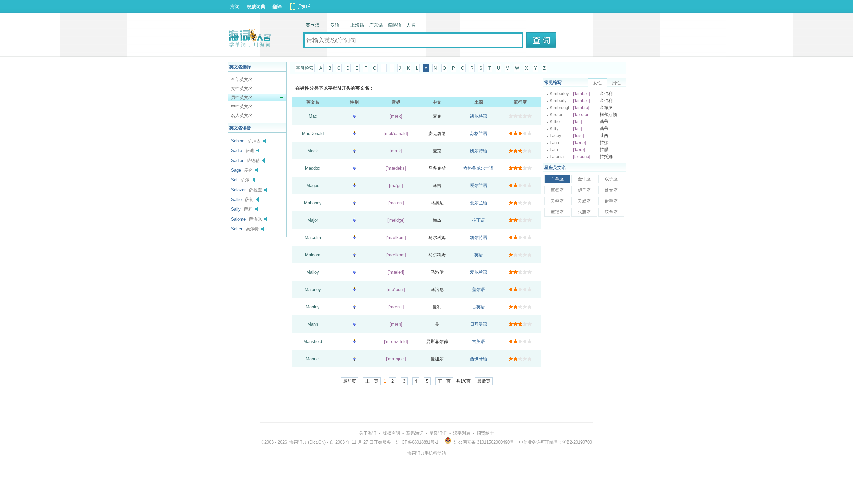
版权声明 (391, 433)
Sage (236, 170)
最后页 (483, 381)
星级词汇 (438, 433)
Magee (312, 185)
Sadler (237, 160)
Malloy (312, 272)
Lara (554, 149)
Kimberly (558, 100)
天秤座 (557, 201)
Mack (312, 150)
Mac (313, 116)
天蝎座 (584, 201)
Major (312, 220)
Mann (312, 324)
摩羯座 (557, 212)
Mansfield (312, 341)
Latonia (557, 156)
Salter (236, 228)
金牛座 (584, 178)
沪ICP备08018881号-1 (417, 442)
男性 (616, 82)
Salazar (238, 189)
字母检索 (304, 68)
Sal (234, 179)
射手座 (611, 201)
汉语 (335, 25)
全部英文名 (242, 79)
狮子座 (584, 190)
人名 (411, 25)
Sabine (237, 140)
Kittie (555, 121)
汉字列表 (461, 433)
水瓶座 (584, 212)
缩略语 (395, 25)
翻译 (277, 6)
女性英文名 (242, 88)
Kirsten (556, 114)
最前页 (349, 381)
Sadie (236, 150)
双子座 (611, 178)
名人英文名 (242, 115)
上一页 (371, 381)
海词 (235, 6)
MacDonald (313, 133)
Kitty (554, 128)
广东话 (376, 25)
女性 (597, 82)
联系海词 (415, 433)
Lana (554, 142)
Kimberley (559, 93)
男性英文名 (242, 97)
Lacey (555, 135)
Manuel (313, 358)
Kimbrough (560, 107)
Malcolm (313, 237)
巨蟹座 (557, 190)
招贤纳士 (485, 433)
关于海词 (367, 433)
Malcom (312, 254)
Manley (313, 306)
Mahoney (313, 202)
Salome (238, 219)
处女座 (611, 190)
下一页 (444, 381)
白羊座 (557, 178)
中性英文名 (242, 106)
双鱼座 (611, 212)
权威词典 (256, 6)
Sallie (236, 199)
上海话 (357, 25)
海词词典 (298, 442)
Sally (236, 209)
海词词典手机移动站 (426, 453)
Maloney (313, 289)
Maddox (312, 168)
